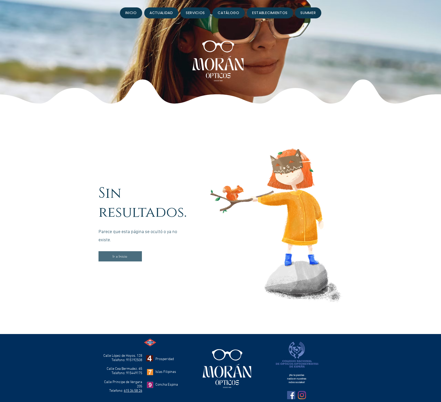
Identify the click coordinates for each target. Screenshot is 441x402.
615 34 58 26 (133, 391)
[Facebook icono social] (291, 395)
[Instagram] (302, 395)
